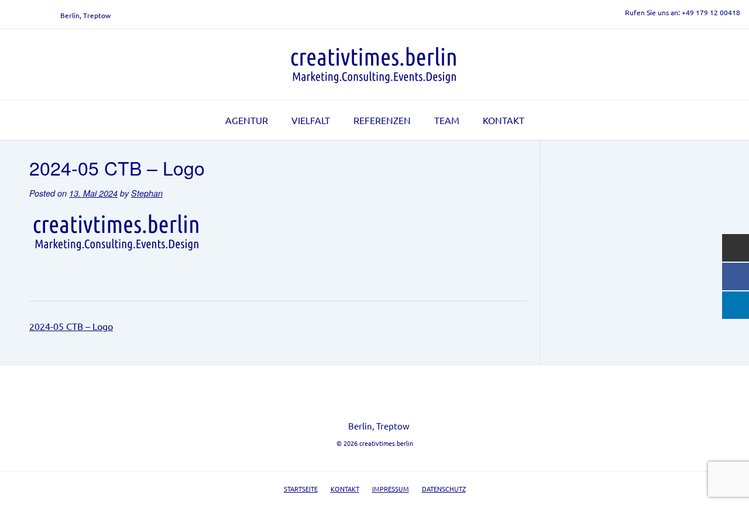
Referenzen (382, 120)
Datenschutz (444, 488)
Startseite (301, 488)
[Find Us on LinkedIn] (40, 15)
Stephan (147, 193)
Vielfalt (310, 120)
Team (446, 120)
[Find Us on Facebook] (26, 15)
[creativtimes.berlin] (374, 64)
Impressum (390, 488)
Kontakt (503, 120)
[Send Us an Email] (12, 15)
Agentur (246, 120)
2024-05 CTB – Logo (71, 326)
